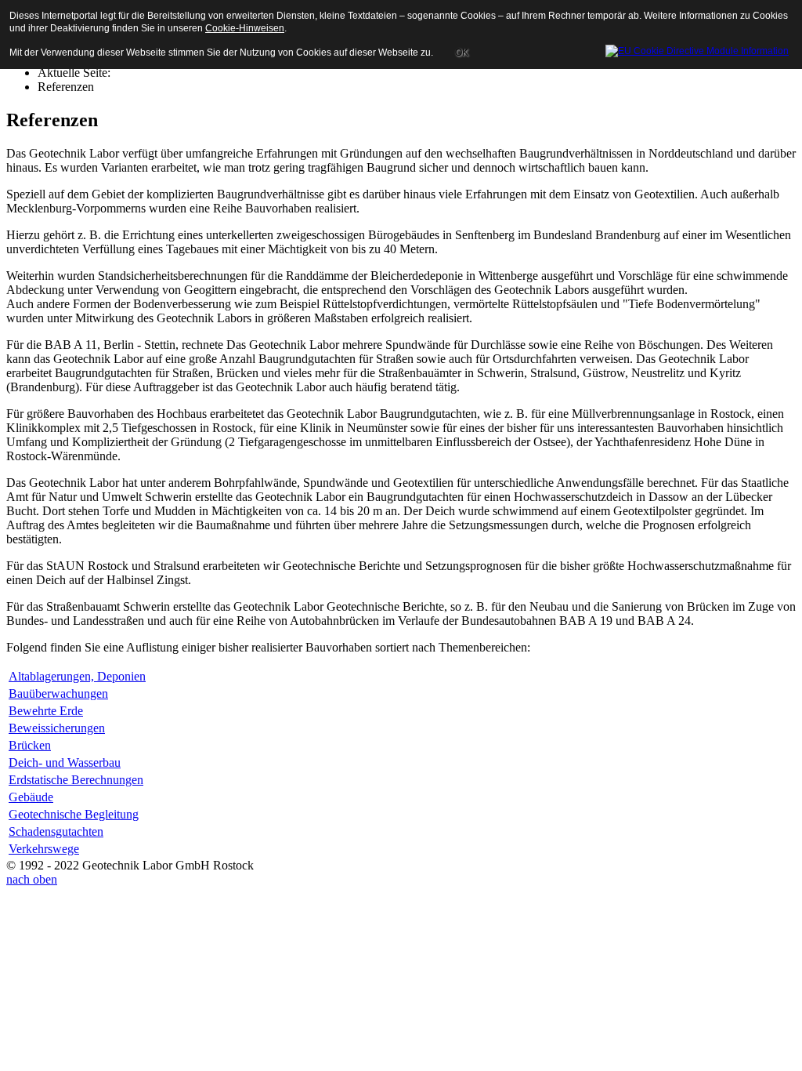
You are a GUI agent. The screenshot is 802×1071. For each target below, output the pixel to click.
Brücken (30, 745)
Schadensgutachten (56, 831)
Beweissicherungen (57, 728)
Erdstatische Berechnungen (76, 779)
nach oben (31, 879)
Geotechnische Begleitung (74, 814)
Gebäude (31, 797)
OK (461, 52)
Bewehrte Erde (46, 710)
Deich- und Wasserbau (65, 762)
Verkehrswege (44, 848)
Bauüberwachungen (58, 693)
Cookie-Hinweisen (244, 28)
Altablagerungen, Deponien (77, 676)
